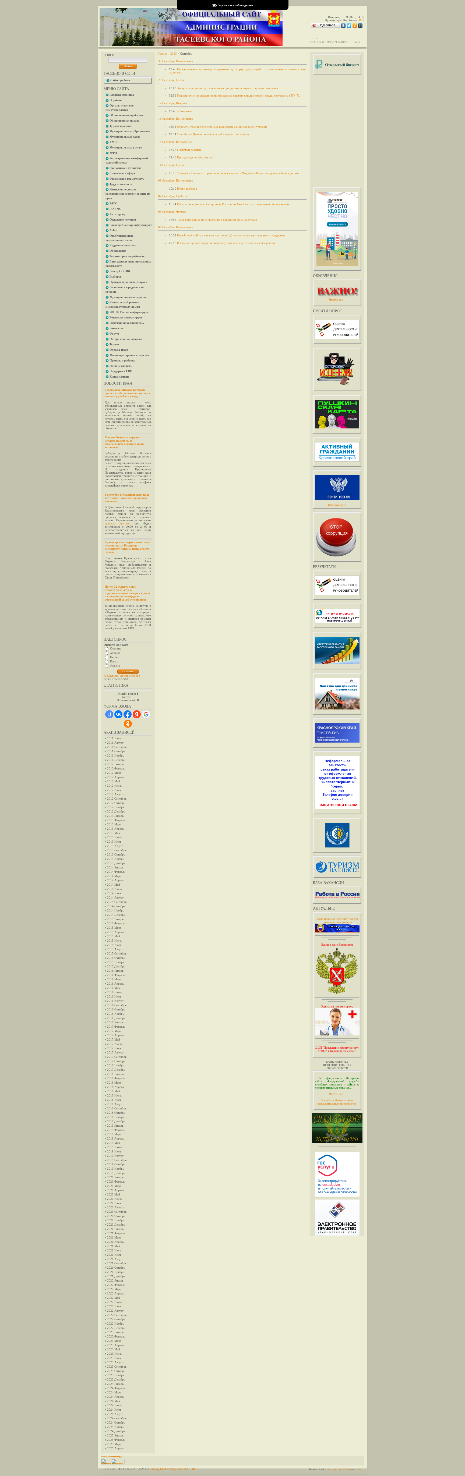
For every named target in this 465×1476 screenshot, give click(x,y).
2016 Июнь (114, 992)
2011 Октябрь (116, 751)
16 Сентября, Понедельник (175, 118)
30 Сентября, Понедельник (175, 61)
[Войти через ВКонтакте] (118, 714)
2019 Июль (114, 1151)
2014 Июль (114, 893)
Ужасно (115, 665)
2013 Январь (115, 815)
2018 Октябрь (116, 1112)
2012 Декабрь (116, 811)
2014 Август (115, 897)
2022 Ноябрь (115, 1323)
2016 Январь (115, 970)
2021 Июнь (114, 1250)
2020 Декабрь (116, 1224)
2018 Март (114, 1082)
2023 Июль (114, 1358)
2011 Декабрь (116, 759)
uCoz (358, 1469)
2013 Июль (114, 841)
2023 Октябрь (116, 1370)
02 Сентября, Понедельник (175, 227)
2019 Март (114, 1134)
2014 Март (114, 876)
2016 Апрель (115, 983)
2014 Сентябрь (116, 901)
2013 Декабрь (116, 863)
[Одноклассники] (355, 25)
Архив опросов (130, 675)
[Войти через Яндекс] (137, 714)
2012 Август (115, 794)
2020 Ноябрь (115, 1220)
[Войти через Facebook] (128, 714)
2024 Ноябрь (115, 1426)
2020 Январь (115, 1177)
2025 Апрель (115, 1448)
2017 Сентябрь (116, 1056)
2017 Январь (115, 1022)
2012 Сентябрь (116, 798)
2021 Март (114, 1237)
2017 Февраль (116, 1026)
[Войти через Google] (146, 714)
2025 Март (114, 1444)
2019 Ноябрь (115, 1168)
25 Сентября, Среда (171, 79)
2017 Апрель (115, 1035)
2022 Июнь (114, 1302)
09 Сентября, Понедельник (175, 180)
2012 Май (113, 781)
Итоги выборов (187, 188)
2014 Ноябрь (115, 910)
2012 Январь (115, 764)
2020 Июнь (114, 1198)
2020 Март (114, 1185)
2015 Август (115, 949)
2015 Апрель (115, 932)
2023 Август (115, 1362)
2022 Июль (114, 1306)
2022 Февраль (116, 1284)
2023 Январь (115, 1332)
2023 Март (114, 1340)
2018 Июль (114, 1099)
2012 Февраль (116, 768)
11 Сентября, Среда (171, 164)
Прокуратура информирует (195, 157)
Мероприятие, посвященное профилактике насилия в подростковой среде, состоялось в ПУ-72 (238, 95)
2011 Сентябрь (116, 746)
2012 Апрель (115, 777)
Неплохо (115, 657)
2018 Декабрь (116, 1121)
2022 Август (115, 1310)
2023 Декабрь (116, 1379)
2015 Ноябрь (115, 962)
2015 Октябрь (116, 957)
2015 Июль (114, 944)
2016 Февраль (116, 975)
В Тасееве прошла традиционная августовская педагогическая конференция (226, 242)
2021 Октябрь (116, 1267)
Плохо (114, 661)
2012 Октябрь (116, 802)
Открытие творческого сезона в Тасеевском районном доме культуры (222, 126)
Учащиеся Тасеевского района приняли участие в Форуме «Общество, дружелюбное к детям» (238, 173)
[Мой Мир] (360, 25)
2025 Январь (115, 1435)
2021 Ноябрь (115, 1271)
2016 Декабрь (116, 1018)
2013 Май (113, 833)
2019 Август (115, 1155)
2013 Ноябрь (115, 858)
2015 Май (113, 936)
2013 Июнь (114, 837)
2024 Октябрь (116, 1422)
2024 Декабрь (116, 1431)
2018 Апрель (115, 1086)
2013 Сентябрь (116, 850)
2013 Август (115, 845)
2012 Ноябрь (115, 807)
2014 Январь (115, 867)
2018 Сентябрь (116, 1108)
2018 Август (115, 1104)
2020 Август (115, 1207)
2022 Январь (115, 1280)
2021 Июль (114, 1254)
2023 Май (113, 1349)
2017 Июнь (114, 1043)
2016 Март (114, 979)
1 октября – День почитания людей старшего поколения (213, 134)
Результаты (111, 675)
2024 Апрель (115, 1396)
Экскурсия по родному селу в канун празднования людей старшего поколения (227, 88)
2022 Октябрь (116, 1319)
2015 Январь (115, 919)
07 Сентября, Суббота (172, 196)
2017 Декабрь (116, 1069)
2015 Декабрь (116, 966)
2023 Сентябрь (116, 1366)
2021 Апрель (115, 1241)
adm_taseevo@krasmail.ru (173, 1469)
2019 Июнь (114, 1147)
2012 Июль (114, 790)
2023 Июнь (114, 1353)
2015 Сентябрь (116, 953)
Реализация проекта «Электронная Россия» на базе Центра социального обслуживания (233, 204)
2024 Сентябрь (116, 1418)
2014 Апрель (115, 880)
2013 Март (114, 824)
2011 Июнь (114, 738)
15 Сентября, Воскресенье (175, 141)
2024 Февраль (116, 1388)
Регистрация (336, 42)
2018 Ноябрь (115, 1117)
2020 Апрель (115, 1190)
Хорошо (115, 652)
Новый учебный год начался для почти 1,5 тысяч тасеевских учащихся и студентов (231, 235)
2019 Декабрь (116, 1173)
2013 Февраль (116, 820)
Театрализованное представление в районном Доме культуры (217, 219)
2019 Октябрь (116, 1164)
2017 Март (114, 1031)
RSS (361, 20)
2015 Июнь (114, 940)
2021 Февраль (116, 1233)
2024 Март (114, 1392)
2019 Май (113, 1142)
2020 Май (113, 1194)
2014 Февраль (116, 871)
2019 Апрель (115, 1138)
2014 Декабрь (116, 914)
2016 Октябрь (116, 1009)
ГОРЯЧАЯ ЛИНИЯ (189, 149)
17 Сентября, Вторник (172, 103)
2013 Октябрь (116, 854)
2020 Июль (114, 1203)
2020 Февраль (116, 1181)
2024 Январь (115, 1383)
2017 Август (115, 1052)
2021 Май (113, 1246)
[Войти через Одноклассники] (128, 724)
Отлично (115, 648)
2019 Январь (115, 1125)
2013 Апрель (115, 828)
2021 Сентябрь (116, 1263)
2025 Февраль (116, 1439)
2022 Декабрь (116, 1327)
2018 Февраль (116, 1078)
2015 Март (114, 927)
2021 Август (115, 1259)
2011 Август (115, 742)
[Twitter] (349, 25)
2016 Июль (114, 996)
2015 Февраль (116, 923)
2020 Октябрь (116, 1216)
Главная (317, 42)
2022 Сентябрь (116, 1315)
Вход (356, 42)
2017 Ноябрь (115, 1065)
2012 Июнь (114, 785)
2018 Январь (115, 1074)
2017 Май (113, 1039)
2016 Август (115, 1000)
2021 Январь (115, 1228)
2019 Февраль (116, 1129)
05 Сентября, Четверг (172, 211)
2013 (173, 53)
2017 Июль (114, 1048)
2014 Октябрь (116, 906)
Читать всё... (337, 1093)
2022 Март (114, 1289)
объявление (184, 111)
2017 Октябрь (116, 1061)
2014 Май (113, 884)
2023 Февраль (116, 1336)
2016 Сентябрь (116, 1005)
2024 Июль (114, 1409)
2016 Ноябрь (115, 1013)
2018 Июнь (114, 1095)
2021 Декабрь (116, 1276)
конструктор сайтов (337, 1469)
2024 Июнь (114, 1405)
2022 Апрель (115, 1293)
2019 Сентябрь (116, 1160)
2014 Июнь (114, 888)
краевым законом (117, 523)
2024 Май (113, 1401)
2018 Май (113, 1091)
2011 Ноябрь (115, 755)
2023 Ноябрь (115, 1375)
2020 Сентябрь (116, 1211)
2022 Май (113, 1297)
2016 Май (113, 987)
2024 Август (115, 1413)
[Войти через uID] (109, 714)
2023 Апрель (115, 1345)
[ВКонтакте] (343, 25)
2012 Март (114, 772)
